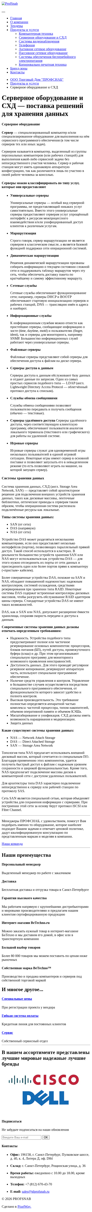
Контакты (17, 72)
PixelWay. (24, 1206)
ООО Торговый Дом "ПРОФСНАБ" (37, 79)
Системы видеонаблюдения (39, 41)
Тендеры (16, 26)
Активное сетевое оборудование (42, 49)
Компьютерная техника (36, 33)
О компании (19, 22)
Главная (16, 18)
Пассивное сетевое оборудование (43, 53)
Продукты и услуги (24, 30)
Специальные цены (17, 999)
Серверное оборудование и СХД (43, 37)
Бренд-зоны (18, 68)
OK (46, 1137)
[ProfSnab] (10, 3)
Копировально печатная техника (43, 64)
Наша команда (12, 844)
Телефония (27, 45)
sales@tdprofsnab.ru (35, 1191)
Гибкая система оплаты (20, 1016)
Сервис (7, 1032)
